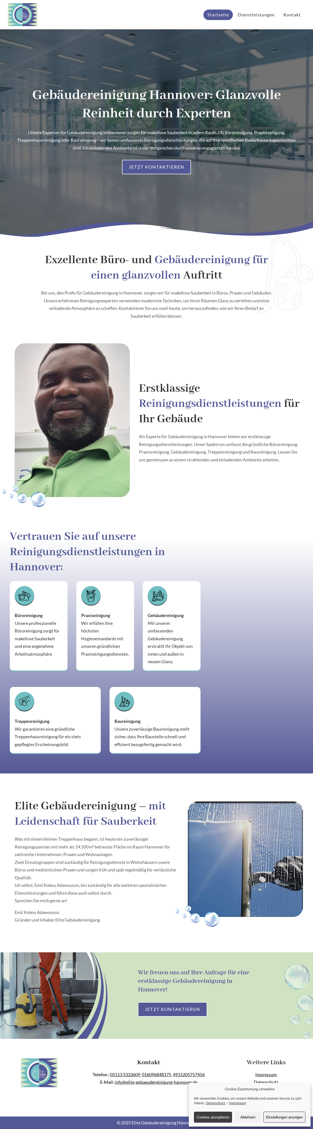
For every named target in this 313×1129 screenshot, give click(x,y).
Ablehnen (247, 1117)
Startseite (218, 14)
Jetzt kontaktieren (156, 167)
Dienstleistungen (256, 14)
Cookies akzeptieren (213, 1117)
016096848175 (156, 1074)
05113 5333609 (125, 1074)
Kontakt (292, 14)
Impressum (237, 1103)
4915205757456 (189, 1074)
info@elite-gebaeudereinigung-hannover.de (156, 1082)
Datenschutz (215, 1103)
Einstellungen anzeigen (284, 1117)
